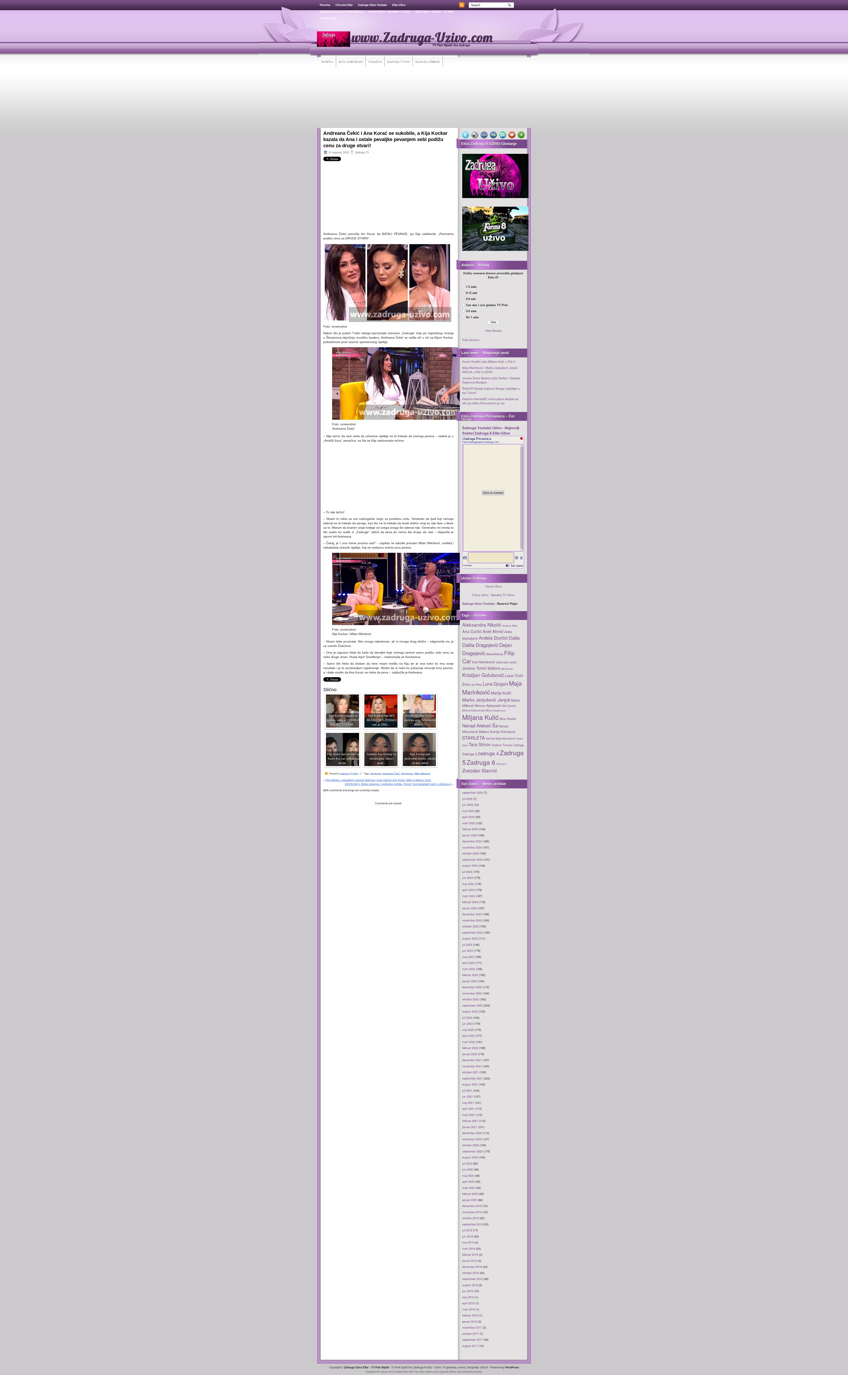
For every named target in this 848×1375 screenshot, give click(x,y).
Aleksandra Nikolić (482, 624)
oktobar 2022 (470, 999)
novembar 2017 (472, 1327)
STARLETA (473, 737)
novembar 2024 (472, 847)
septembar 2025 (472, 792)
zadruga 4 (488, 753)
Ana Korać (375, 773)
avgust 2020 (470, 1157)
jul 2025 (467, 799)
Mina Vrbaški (508, 719)
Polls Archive (470, 340)
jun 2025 (467, 805)
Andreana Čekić (391, 773)
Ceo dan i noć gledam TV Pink (487, 305)
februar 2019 (470, 1254)
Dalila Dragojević (480, 644)
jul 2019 (467, 1230)
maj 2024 (468, 884)
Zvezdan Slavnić (479, 770)
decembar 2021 (472, 1060)
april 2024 (468, 890)
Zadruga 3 (469, 753)
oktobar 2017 (470, 1333)
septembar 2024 (472, 859)
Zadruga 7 (501, 763)
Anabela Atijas (509, 625)
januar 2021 (469, 1127)
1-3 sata (471, 286)
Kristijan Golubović (483, 674)
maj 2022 (468, 1030)
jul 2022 (467, 1017)
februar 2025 (470, 829)
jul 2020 (467, 1163)
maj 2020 (468, 1175)
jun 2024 (467, 877)
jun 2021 (467, 1096)
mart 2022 (468, 1042)
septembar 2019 (472, 1224)
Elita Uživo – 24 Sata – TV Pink (434, 11)
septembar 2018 (472, 1279)
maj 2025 (468, 811)
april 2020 (468, 1181)
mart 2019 (468, 1248)
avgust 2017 (470, 1346)
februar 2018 (470, 1315)
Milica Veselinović (496, 710)
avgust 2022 (470, 1011)
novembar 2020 (472, 1139)
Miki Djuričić (509, 706)
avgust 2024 (470, 865)
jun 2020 (467, 1169)
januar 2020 (469, 1200)
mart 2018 (468, 1309)
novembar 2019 (472, 1212)
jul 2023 (467, 944)
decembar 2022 (472, 987)
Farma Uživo (493, 586)
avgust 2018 (470, 1285)
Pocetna (325, 5)
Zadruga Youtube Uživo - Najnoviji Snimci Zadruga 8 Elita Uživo (490, 430)
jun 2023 (467, 950)
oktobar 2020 (470, 1145)
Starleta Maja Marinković (500, 738)
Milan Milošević (422, 773)
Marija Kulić (501, 693)
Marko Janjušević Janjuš (486, 699)
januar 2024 (469, 908)
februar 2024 (470, 902)
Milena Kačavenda (473, 710)
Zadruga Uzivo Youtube (478, 603)
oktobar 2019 (470, 1218)
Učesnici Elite (344, 5)
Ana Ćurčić (472, 631)
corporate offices (447, 1371)
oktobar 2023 (470, 926)
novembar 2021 (472, 1066)
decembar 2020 (472, 1133)
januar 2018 (469, 1321)
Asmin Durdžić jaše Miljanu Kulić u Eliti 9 (488, 361)
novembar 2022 (472, 993)
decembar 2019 (472, 1206)
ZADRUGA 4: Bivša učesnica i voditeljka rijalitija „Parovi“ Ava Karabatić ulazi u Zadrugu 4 (398, 784)
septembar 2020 (472, 1151)
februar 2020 (470, 1194)
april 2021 (468, 1108)
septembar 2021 (472, 1078)
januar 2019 (469, 1261)
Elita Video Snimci (351, 61)
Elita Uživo (398, 5)
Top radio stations (423, 1371)
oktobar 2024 (470, 853)
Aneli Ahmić (493, 631)
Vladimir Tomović (502, 745)
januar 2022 (469, 1054)
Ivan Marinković (483, 661)
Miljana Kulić (480, 717)
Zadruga (518, 745)
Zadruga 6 (481, 762)
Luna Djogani (495, 684)
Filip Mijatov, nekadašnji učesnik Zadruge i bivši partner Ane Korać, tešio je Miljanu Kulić (378, 780)
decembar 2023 (472, 914)
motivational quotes (472, 1371)
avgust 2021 (470, 1084)
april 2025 (468, 817)
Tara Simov (480, 744)
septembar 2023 (472, 932)
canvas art (386, 1371)
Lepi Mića (476, 684)
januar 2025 (469, 835)
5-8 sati (471, 299)
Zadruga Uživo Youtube (372, 5)
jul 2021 (467, 1090)
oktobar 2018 (470, 1273)
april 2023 (468, 963)
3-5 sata (471, 311)
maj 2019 (468, 1242)
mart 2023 (468, 969)
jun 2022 (467, 1023)
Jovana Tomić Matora (481, 668)
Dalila (514, 638)
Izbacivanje (502, 662)
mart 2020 (468, 1188)
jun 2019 (467, 1236)
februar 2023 (470, 975)
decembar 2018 (472, 1266)
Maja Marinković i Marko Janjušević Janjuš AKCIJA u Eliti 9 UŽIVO (489, 370)
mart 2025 (468, 823)
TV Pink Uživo (328, 18)
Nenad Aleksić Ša (480, 725)
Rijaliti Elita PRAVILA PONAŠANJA (341, 11)
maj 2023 (468, 957)
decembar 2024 (472, 841)
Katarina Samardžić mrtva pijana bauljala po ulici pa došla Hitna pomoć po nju (490, 401)
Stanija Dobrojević (502, 731)
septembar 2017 (472, 1339)
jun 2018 (467, 1291)
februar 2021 (470, 1121)
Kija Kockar (407, 773)
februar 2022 (470, 1048)
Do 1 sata (472, 317)
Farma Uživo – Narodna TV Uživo (389, 11)
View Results (493, 330)
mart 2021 (468, 1115)
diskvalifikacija (494, 654)
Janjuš (513, 662)
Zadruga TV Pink (398, 61)
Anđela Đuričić (493, 637)
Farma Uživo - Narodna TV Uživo (493, 595)
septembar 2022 (472, 1005)
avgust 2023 (470, 938)
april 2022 (468, 1036)
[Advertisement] (424, 100)
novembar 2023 (472, 920)
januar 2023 (469, 981)
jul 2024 (467, 872)
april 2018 (468, 1303)
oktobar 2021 (470, 1072)
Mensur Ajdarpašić (488, 705)
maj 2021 (468, 1102)
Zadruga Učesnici (427, 61)
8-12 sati (471, 293)
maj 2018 (468, 1297)
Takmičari (375, 61)
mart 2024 (468, 896)
